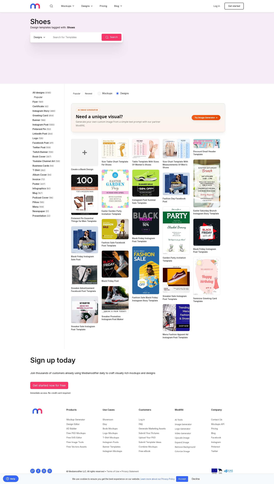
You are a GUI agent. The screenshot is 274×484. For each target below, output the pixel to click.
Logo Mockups (110, 433)
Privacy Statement (130, 471)
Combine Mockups (148, 446)
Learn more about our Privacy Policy (157, 479)
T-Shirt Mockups (111, 437)
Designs (85, 6)
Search (114, 37)
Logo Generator (182, 428)
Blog (116, 6)
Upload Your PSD (147, 437)
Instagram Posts (111, 442)
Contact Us (216, 419)
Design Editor (72, 424)
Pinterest (215, 446)
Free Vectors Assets (76, 446)
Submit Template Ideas (150, 442)
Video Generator (183, 433)
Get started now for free (49, 385)
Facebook (216, 437)
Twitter (214, 451)
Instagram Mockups (112, 451)
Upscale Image (182, 437)
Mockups (66, 6)
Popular (76, 93)
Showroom (108, 419)
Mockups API (217, 424)
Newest (88, 93)
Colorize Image (182, 451)
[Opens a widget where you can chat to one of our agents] (11, 479)
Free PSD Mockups (76, 433)
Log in (216, 6)
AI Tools (179, 419)
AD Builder (71, 428)
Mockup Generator (75, 419)
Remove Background (185, 446)
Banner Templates (111, 446)
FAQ (141, 424)
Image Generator (183, 424)
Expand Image (182, 442)
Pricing (103, 6)
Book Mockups (110, 428)
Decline (196, 478)
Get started (234, 6)
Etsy (105, 424)
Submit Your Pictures (149, 433)
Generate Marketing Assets (152, 428)
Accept (182, 478)
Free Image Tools (75, 442)
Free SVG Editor (74, 437)
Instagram (216, 442)
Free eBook (144, 451)
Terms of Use (113, 471)
